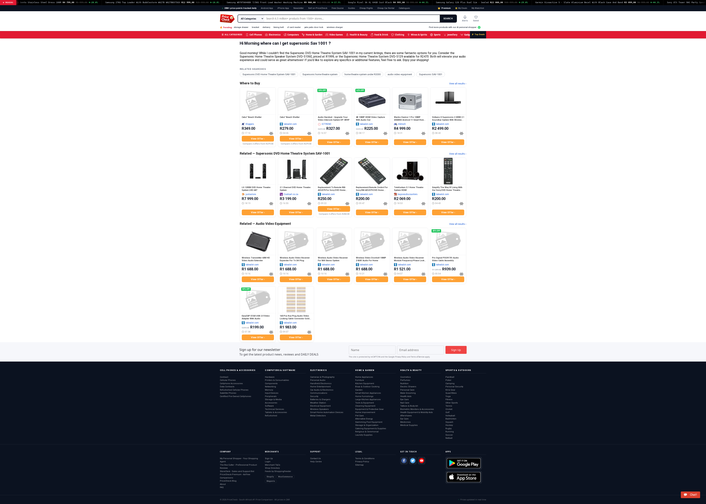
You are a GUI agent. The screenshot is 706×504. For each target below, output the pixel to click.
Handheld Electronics (320, 383)
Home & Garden (314, 34)
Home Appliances (364, 377)
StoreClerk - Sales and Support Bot (237, 471)
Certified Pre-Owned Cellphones (235, 396)
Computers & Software (280, 370)
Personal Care (407, 390)
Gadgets (468, 34)
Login (267, 461)
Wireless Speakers (319, 409)
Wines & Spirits (419, 34)
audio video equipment (400, 74)
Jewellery (452, 34)
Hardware (269, 377)
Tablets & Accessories (276, 412)
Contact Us (315, 458)
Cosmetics (405, 377)
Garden (359, 390)
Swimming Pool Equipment (368, 422)
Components (271, 383)
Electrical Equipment (320, 406)
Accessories (271, 403)
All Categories (232, 34)
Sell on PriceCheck (317, 8)
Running (449, 431)
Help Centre (316, 461)
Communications (318, 393)
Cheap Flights (366, 8)
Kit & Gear (450, 390)
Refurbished (271, 415)
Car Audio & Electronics (321, 390)
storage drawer (241, 27)
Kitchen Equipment (364, 383)
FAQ (222, 487)
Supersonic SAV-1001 (430, 74)
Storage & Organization (366, 425)
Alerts (465, 21)
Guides (351, 8)
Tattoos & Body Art (409, 406)
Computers (293, 34)
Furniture (359, 380)
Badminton (450, 419)
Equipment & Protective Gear (369, 409)
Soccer (449, 435)
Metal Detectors (318, 415)
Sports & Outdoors (458, 370)
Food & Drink (381, 34)
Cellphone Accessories (231, 383)
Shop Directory (272, 468)
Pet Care (359, 415)
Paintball (449, 377)
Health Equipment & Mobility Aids (416, 412)
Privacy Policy (401, 357)
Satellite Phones (228, 393)
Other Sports (451, 403)
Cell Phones (255, 34)
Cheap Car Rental (385, 8)
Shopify (270, 477)
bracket (255, 27)
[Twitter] (412, 460)
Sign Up (269, 458)
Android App (267, 8)
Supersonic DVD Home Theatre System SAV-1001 (269, 74)
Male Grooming (408, 393)
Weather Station (318, 403)
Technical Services (274, 409)
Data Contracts (227, 386)
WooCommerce (285, 477)
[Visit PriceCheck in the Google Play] (463, 463)
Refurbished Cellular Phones (234, 390)
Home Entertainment (320, 386)
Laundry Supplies (363, 435)
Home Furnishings (364, 396)
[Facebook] (404, 460)
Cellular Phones (228, 380)
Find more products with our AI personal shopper (453, 27)
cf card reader (294, 27)
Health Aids (405, 396)
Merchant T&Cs (272, 465)
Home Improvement (365, 412)
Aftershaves (406, 415)
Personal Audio (317, 380)
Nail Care (404, 403)
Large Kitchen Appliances (368, 399)
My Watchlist (478, 8)
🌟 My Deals (461, 8)
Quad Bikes (451, 393)
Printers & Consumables (277, 380)
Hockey (449, 425)
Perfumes (405, 380)
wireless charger (335, 27)
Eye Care (404, 399)
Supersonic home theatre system (320, 74)
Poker (448, 380)
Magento (271, 481)
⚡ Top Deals (478, 34)
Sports (437, 34)
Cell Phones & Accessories (237, 370)
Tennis (448, 406)
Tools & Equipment (364, 403)
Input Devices (271, 393)
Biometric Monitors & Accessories (417, 409)
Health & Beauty (359, 34)
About (223, 484)
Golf (447, 412)
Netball (448, 438)
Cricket (448, 409)
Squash (449, 422)
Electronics (275, 34)
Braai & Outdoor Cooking (367, 386)
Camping (449, 383)
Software (269, 406)
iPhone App (283, 8)
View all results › (457, 83)
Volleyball (450, 415)
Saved (476, 21)
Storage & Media (273, 399)
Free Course (338, 8)
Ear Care (404, 419)
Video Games (336, 34)
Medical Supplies (409, 425)
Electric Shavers (408, 386)
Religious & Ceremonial (367, 431)
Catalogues (404, 8)
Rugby (448, 428)
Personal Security (454, 386)
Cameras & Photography (322, 377)
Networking (270, 386)
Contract (224, 377)
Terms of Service (417, 357)
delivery (266, 27)
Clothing (399, 34)
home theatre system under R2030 (363, 74)
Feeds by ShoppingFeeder (278, 471)
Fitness (448, 399)
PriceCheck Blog (228, 481)
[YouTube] (421, 460)
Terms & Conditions (365, 458)
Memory (269, 390)
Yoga (448, 396)
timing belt (279, 27)
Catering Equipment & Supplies (370, 428)
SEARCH (448, 18)
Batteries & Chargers (320, 399)
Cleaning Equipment (365, 406)
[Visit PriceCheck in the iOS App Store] (463, 477)
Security (314, 396)
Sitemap (359, 465)
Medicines (405, 422)
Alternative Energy (364, 419)
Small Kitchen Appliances (368, 393)
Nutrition (404, 383)
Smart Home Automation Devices (326, 412)
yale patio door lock (313, 27)
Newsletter (298, 8)
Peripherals (271, 396)
